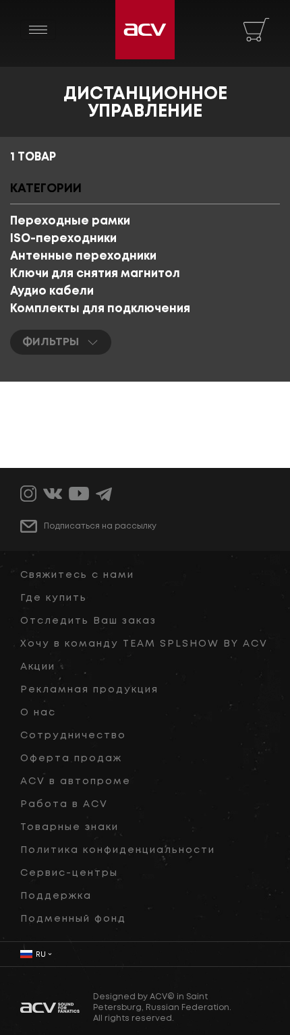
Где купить (53, 598)
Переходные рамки (70, 221)
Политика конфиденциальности (117, 850)
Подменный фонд (73, 919)
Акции (37, 667)
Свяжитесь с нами (77, 575)
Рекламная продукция (89, 689)
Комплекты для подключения (100, 309)
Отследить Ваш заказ (88, 621)
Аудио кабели (52, 292)
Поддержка (56, 896)
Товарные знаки (69, 827)
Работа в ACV (64, 804)
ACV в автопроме (75, 781)
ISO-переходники (63, 239)
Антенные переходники (83, 257)
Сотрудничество (73, 735)
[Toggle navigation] (38, 30)
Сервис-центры (69, 873)
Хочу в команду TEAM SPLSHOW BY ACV (144, 644)
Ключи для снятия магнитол (95, 274)
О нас (38, 712)
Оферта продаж (71, 758)
